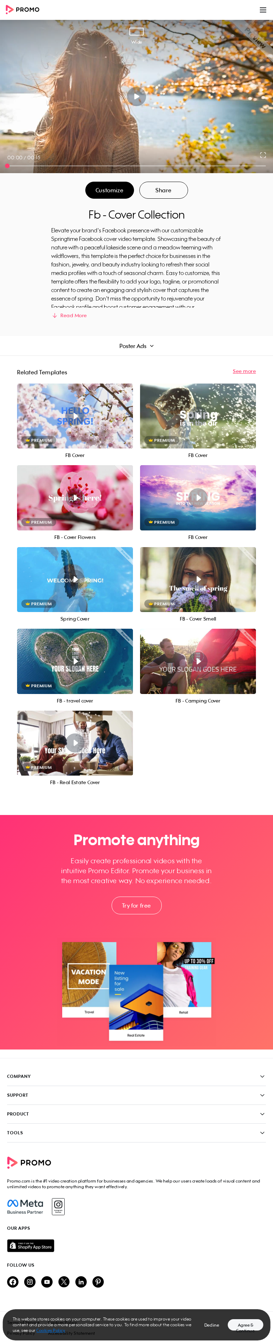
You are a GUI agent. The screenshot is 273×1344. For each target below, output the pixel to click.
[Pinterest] (98, 1282)
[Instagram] (58, 1206)
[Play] (136, 96)
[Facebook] (25, 1207)
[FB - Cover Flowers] (75, 497)
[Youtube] (47, 1282)
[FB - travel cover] (75, 661)
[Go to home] (25, 10)
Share (163, 190)
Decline (211, 1325)
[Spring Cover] (75, 579)
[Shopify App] (136, 1245)
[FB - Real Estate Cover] (75, 743)
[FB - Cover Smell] (198, 579)
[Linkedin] (81, 1282)
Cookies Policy (50, 1330)
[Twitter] (64, 1282)
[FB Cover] (75, 416)
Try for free (136, 905)
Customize (109, 190)
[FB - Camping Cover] (198, 661)
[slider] (7, 166)
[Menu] (263, 10)
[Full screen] (263, 155)
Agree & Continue (245, 1326)
